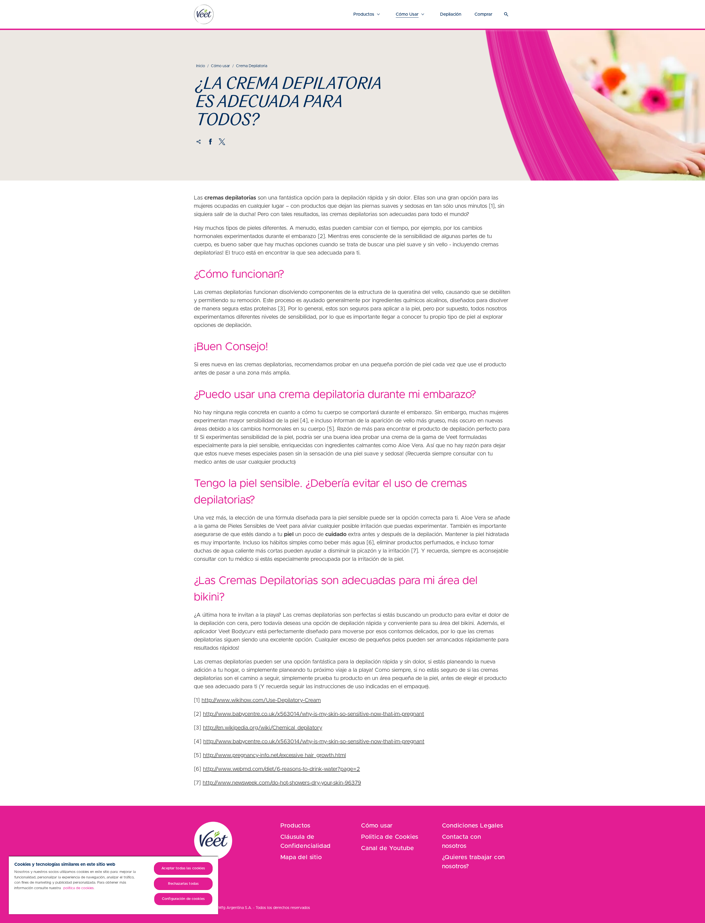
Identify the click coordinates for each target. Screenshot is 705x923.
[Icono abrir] (506, 14)
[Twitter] (222, 141)
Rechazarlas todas (183, 884)
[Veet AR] (213, 840)
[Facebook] (210, 141)
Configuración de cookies (183, 899)
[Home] (204, 14)
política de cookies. (78, 888)
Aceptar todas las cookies (183, 868)
